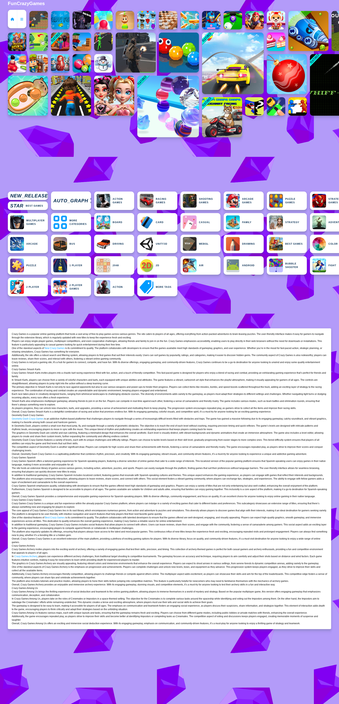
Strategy (292, 222)
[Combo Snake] (179, 53)
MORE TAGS (163, 287)
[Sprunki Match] (146, 20)
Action (118, 287)
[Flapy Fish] (60, 20)
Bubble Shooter (291, 265)
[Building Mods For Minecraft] (38, 63)
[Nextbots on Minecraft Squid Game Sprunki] (60, 42)
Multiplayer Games (35, 222)
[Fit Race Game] (17, 63)
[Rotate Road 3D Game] (103, 20)
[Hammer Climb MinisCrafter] (38, 20)
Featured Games (72, 201)
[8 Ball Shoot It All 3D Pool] (233, 20)
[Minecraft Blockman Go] (211, 20)
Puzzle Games (290, 201)
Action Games (118, 201)
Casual (204, 222)
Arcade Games (248, 201)
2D (157, 265)
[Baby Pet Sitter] (276, 20)
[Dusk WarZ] (297, 106)
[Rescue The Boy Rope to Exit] (125, 20)
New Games (29, 196)
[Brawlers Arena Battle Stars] (254, 20)
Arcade (32, 244)
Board (117, 222)
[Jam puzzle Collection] (276, 106)
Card (160, 222)
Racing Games (161, 201)
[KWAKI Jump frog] (38, 42)
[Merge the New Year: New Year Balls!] (287, 74)
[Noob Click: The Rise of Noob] (82, 20)
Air (201, 265)
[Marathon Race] (103, 42)
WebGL (204, 244)
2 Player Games (75, 287)
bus (72, 244)
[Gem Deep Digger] (308, 31)
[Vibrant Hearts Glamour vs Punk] (114, 96)
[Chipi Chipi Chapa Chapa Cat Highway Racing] (222, 117)
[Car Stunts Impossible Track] (233, 63)
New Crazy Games (55, 348)
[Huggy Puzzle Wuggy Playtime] (254, 106)
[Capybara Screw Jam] (28, 96)
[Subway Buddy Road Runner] (71, 96)
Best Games (26, 205)
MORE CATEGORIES (78, 222)
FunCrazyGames (26, 3)
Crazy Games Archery (25, 556)
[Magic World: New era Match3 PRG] (17, 42)
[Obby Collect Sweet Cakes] (276, 42)
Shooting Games (206, 201)
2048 (116, 265)
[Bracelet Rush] (168, 106)
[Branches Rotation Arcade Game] (82, 42)
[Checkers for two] (168, 20)
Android (248, 265)
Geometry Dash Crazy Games (28, 418)
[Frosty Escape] (103, 63)
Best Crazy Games (55, 517)
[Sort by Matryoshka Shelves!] (60, 63)
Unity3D (161, 244)
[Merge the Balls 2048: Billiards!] (82, 63)
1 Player (75, 265)
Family (247, 222)
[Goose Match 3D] (189, 20)
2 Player (32, 287)
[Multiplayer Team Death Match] (136, 53)
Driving (118, 244)
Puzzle (31, 265)
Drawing (248, 244)
